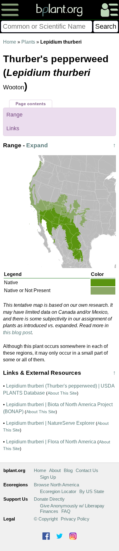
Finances (49, 511)
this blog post (17, 332)
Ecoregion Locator (58, 491)
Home (9, 42)
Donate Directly (49, 499)
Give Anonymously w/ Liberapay (72, 505)
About (55, 470)
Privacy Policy (75, 518)
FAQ (65, 511)
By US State (91, 491)
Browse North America (56, 484)
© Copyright (46, 518)
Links (12, 128)
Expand (37, 145)
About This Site (62, 393)
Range (14, 115)
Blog (68, 470)
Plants (28, 42)
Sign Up (48, 477)
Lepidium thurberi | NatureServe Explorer (50, 423)
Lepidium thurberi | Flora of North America (51, 441)
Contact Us (87, 470)
